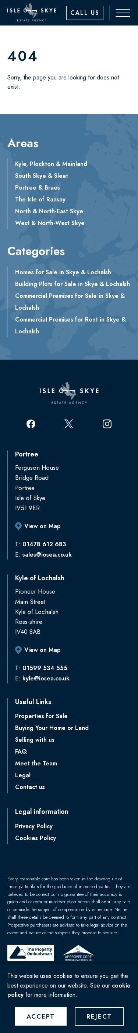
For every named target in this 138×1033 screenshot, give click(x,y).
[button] (119, 13)
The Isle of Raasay (40, 199)
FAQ (21, 751)
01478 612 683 (44, 544)
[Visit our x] (68, 423)
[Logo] (31, 12)
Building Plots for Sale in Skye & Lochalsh (72, 284)
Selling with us (34, 739)
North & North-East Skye (49, 211)
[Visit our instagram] (107, 423)
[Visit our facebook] (30, 423)
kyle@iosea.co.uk (46, 678)
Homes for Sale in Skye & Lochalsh (63, 272)
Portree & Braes (37, 187)
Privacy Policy (34, 826)
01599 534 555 (44, 668)
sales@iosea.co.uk (47, 554)
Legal (23, 775)
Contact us (30, 787)
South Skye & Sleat (41, 175)
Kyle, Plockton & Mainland (51, 164)
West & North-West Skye (50, 223)
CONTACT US (84, 13)
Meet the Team (36, 763)
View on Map (42, 526)
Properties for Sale (41, 716)
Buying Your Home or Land (52, 728)
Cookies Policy (35, 838)
